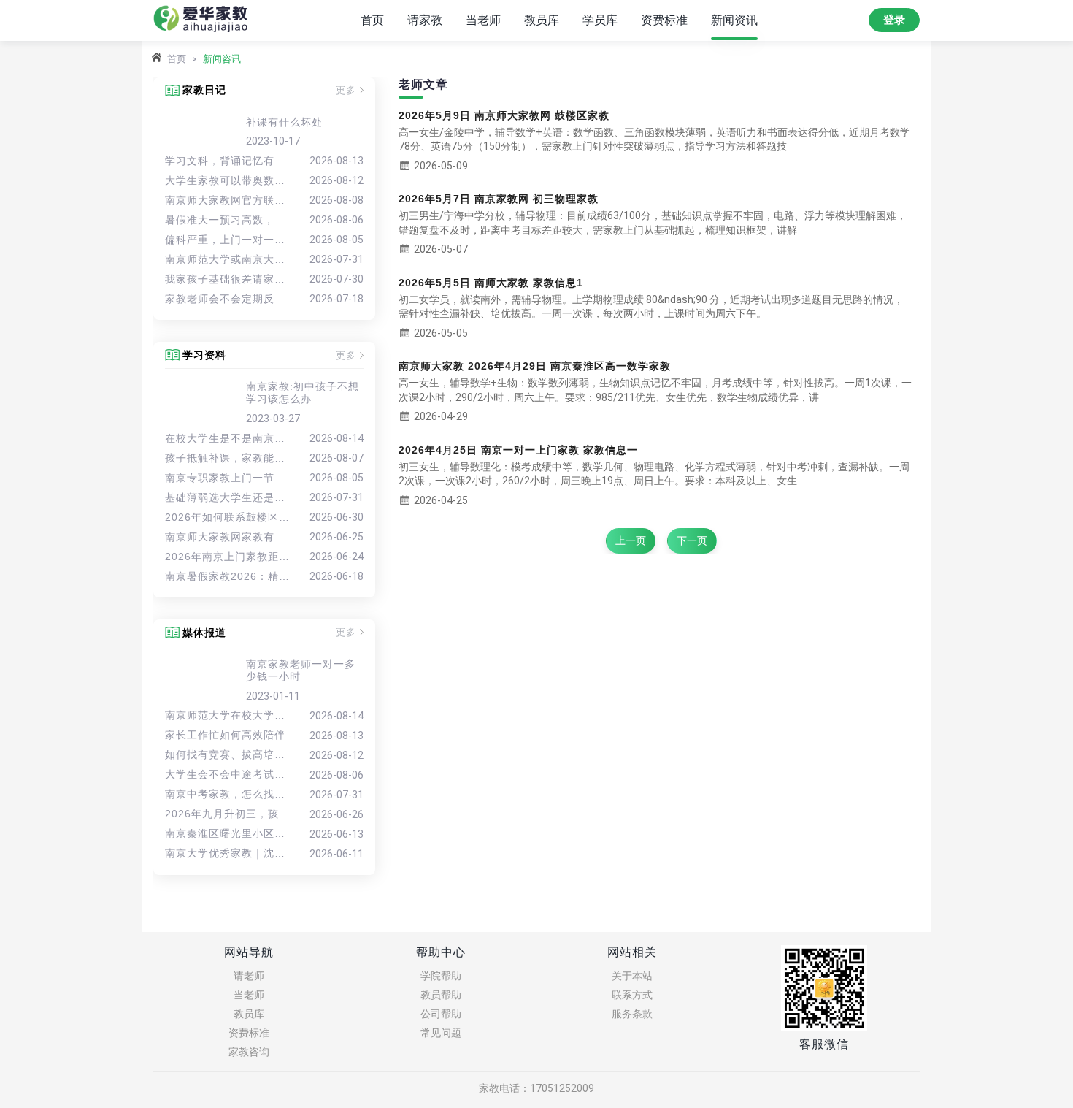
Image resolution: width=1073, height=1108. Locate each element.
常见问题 (440, 1033)
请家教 (424, 20)
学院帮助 (440, 976)
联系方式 (632, 995)
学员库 (600, 20)
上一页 (630, 540)
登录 (894, 19)
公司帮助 (440, 1014)
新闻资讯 (734, 20)
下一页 (692, 540)
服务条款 (632, 1014)
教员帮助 (440, 995)
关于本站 (632, 976)
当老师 (483, 20)
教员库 (541, 20)
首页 (372, 20)
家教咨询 (248, 1052)
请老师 (249, 976)
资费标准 (664, 20)
